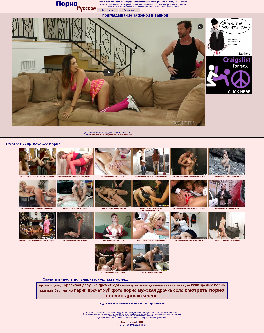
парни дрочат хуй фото (98, 290)
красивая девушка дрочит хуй (91, 285)
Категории (107, 10)
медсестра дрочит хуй (131, 286)
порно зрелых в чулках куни (51, 286)
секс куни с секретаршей (157, 285)
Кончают (128, 135)
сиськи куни (181, 285)
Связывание (96, 135)
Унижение (118, 135)
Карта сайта (128, 322)
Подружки (108, 135)
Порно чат (129, 10)
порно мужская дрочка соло (153, 290)
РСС (140, 322)
